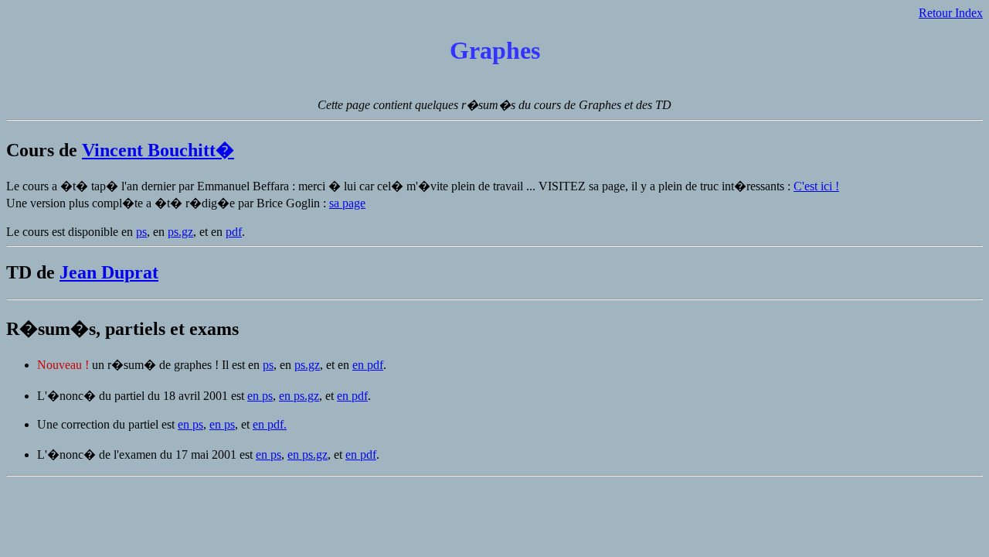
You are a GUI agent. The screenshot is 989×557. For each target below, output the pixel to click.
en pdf (367, 364)
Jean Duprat (108, 272)
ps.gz (180, 231)
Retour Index (951, 12)
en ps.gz (299, 395)
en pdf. (270, 424)
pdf (234, 231)
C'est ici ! (816, 186)
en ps (260, 395)
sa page (347, 203)
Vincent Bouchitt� (158, 150)
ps (141, 231)
